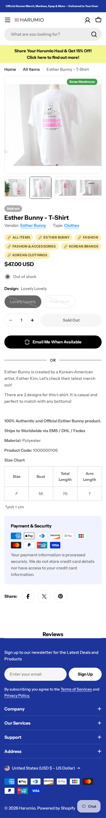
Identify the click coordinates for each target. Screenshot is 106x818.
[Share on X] (44, 596)
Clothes (71, 225)
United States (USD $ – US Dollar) (43, 768)
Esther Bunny (33, 225)
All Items (31, 69)
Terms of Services (76, 689)
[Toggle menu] (7, 20)
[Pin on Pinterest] (60, 596)
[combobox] (53, 34)
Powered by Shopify (56, 808)
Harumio (27, 808)
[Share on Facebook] (28, 596)
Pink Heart (62, 303)
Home (10, 69)
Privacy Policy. (17, 695)
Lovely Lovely (26, 303)
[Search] (94, 34)
